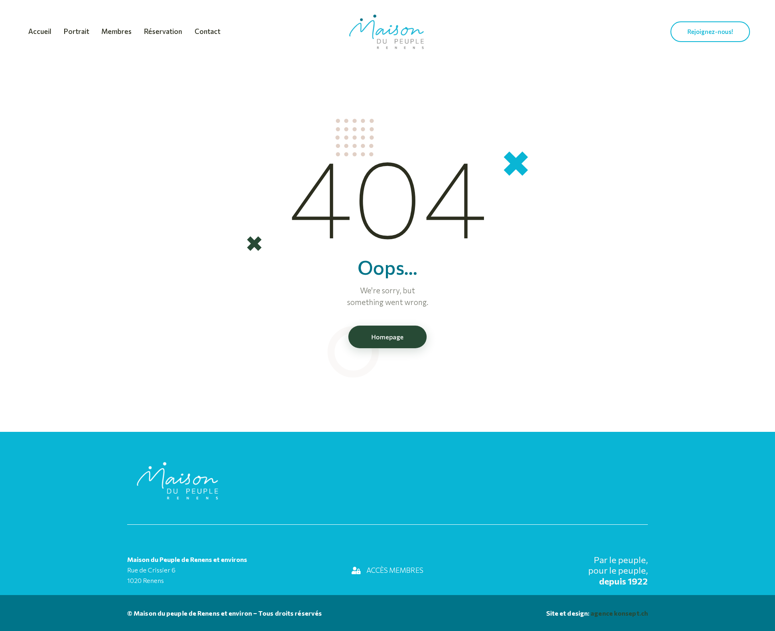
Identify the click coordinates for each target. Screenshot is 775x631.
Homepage (387, 337)
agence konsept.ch (618, 613)
